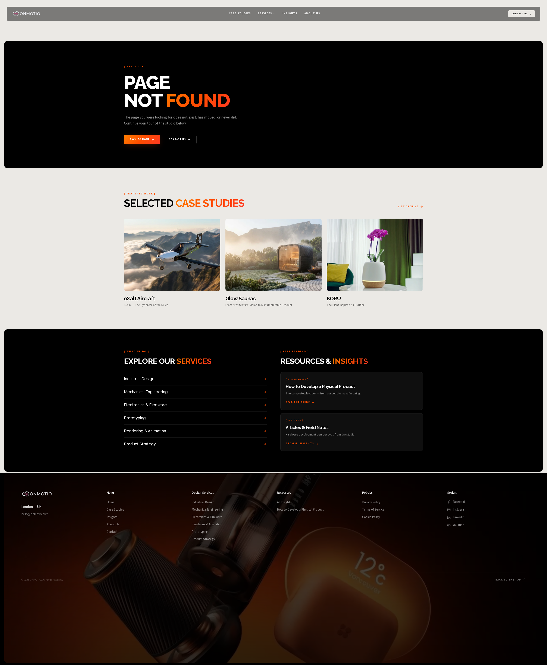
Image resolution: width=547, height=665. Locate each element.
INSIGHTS (289, 13)
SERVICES (265, 13)
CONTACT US (520, 13)
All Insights (284, 502)
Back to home (140, 139)
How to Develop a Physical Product (300, 509)
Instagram (459, 509)
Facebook (459, 502)
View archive (408, 206)
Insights (112, 517)
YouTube (458, 525)
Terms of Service (373, 509)
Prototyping (200, 532)
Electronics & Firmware (207, 517)
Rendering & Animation (207, 524)
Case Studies (115, 509)
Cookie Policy (371, 517)
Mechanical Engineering (207, 509)
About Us (113, 524)
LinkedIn (458, 517)
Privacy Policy (371, 502)
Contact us (177, 139)
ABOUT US (312, 13)
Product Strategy (203, 539)
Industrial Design (203, 502)
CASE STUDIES (240, 13)
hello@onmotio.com (34, 514)
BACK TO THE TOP (508, 580)
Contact (112, 532)
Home (111, 502)
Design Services (203, 492)
